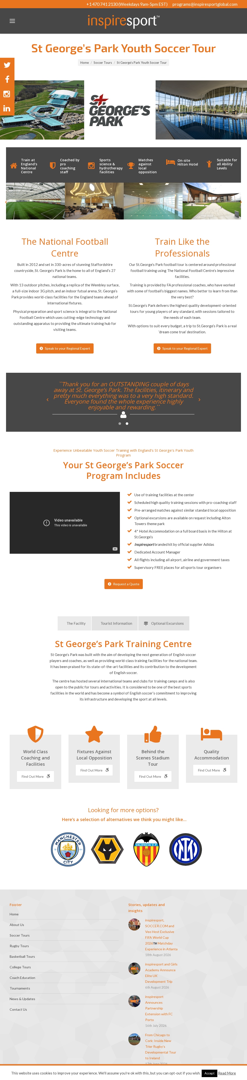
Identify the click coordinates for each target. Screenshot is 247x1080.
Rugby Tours (19, 946)
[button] (6, 202)
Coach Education (22, 978)
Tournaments (20, 988)
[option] (35, 201)
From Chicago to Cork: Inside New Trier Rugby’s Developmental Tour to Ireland (160, 1046)
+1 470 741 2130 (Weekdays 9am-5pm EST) (127, 4)
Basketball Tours (22, 956)
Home (84, 62)
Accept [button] (209, 1073)
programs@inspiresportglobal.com (204, 4)
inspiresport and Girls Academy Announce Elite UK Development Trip (161, 973)
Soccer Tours (103, 62)
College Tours (20, 967)
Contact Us (18, 1009)
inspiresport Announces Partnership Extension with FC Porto (159, 1008)
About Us (17, 925)
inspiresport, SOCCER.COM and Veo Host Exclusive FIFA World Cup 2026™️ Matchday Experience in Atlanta (161, 934)
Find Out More (33, 776)
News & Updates (22, 999)
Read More (227, 1073)
